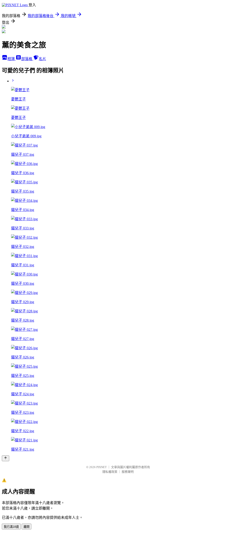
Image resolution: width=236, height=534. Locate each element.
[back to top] (5, 458)
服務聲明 (128, 471)
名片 (42, 59)
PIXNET (101, 467)
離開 (27, 526)
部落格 (27, 59)
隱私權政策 (109, 471)
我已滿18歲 (11, 526)
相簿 (11, 59)
